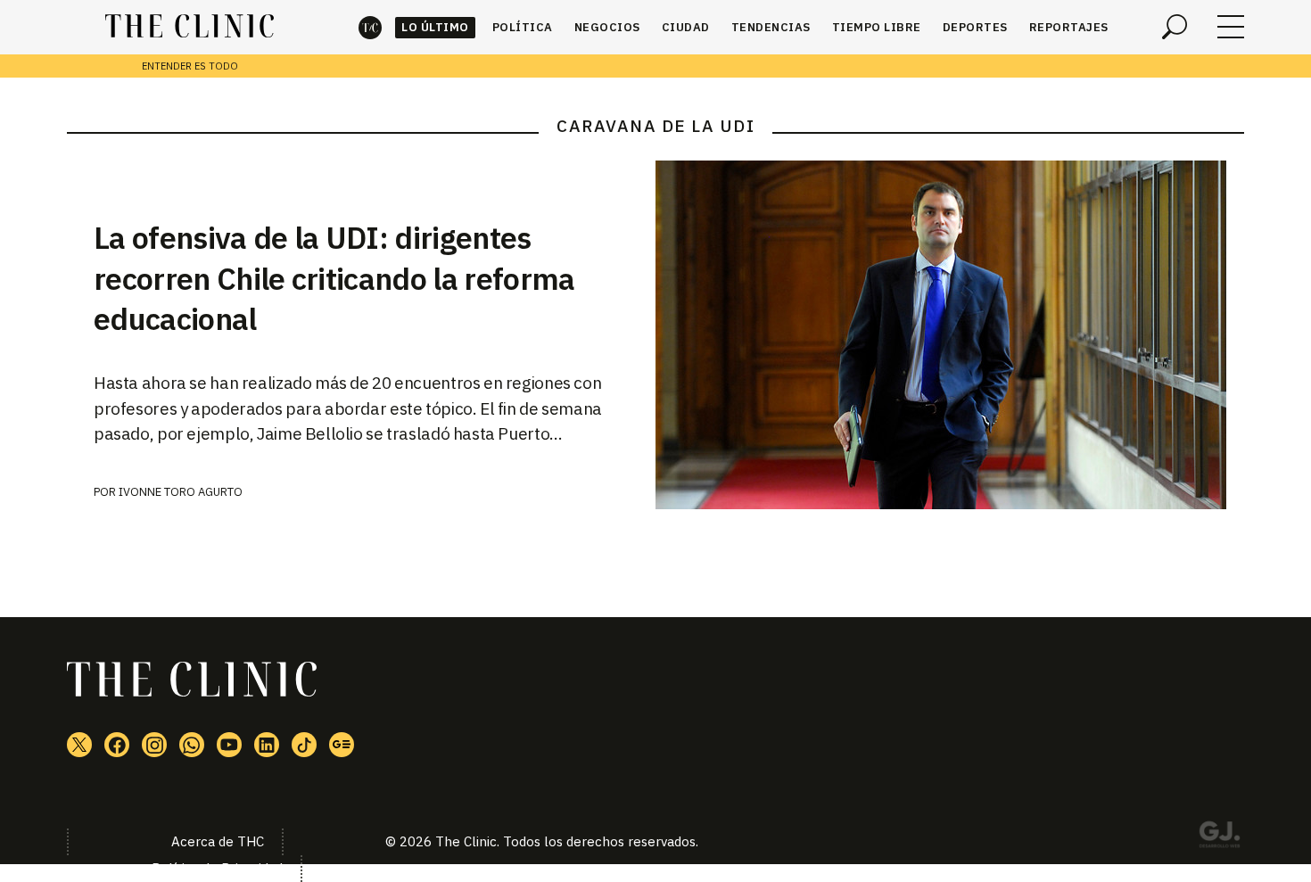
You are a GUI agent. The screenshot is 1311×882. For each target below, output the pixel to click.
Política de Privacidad (217, 868)
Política (522, 27)
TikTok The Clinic (304, 744)
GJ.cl (1219, 837)
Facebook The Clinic (116, 744)
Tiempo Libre (876, 27)
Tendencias (771, 27)
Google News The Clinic (341, 744)
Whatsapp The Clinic (191, 744)
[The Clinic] (189, 26)
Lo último (435, 27)
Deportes (975, 27)
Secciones (1230, 26)
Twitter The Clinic (79, 744)
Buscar (1174, 26)
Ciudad (686, 27)
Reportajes (1069, 27)
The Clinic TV (229, 744)
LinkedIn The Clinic (266, 744)
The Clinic (370, 27)
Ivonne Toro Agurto (181, 491)
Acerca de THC (217, 841)
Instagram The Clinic (154, 744)
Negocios (607, 27)
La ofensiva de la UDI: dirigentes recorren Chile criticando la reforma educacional (334, 278)
